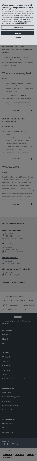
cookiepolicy (23, 23)
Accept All (18, 33)
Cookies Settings (18, 27)
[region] (18, 22)
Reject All (18, 37)
